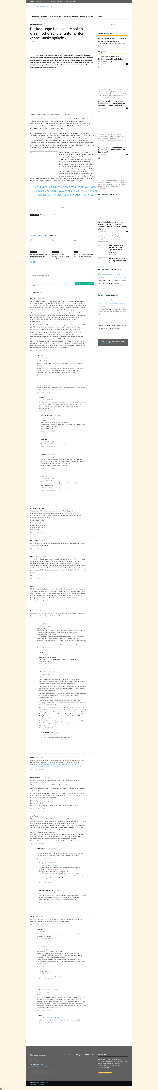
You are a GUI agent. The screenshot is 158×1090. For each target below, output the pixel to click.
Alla (49, 654)
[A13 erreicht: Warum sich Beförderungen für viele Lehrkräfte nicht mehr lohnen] (113, 77)
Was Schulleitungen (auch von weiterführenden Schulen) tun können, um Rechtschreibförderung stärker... (112, 225)
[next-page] (34, 262)
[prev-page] (31, 262)
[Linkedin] (120, 1)
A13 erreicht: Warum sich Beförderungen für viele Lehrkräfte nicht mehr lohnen (112, 59)
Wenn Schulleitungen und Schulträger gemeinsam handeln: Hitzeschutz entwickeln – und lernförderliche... (116, 249)
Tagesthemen (38, 24)
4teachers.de (44, 1082)
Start (31, 22)
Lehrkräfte (53, 214)
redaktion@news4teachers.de (39, 1066)
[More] (68, 49)
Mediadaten (60, 1)
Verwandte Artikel (36, 235)
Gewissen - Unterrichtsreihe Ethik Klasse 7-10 (113, 323)
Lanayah (50, 399)
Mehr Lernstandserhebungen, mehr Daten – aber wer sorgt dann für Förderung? (83, 256)
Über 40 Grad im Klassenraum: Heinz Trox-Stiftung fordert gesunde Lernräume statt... (118, 260)
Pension (48, 626)
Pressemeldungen (86, 17)
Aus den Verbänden (71, 17)
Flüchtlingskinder (44, 214)
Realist (48, 358)
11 (126, 108)
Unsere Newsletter (105, 34)
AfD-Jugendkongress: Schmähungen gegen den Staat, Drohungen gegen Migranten (60, 256)
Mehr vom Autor (50, 235)
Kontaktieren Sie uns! (108, 343)
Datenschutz (33, 1084)
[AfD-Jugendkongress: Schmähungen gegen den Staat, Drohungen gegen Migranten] (62, 246)
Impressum (73, 1)
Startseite (47, 1)
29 (93, 41)
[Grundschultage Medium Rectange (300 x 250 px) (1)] (44, 162)
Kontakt (67, 1)
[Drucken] (64, 49)
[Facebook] (114, 1)
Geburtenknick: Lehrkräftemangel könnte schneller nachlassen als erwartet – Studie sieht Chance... (112, 103)
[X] (123, 1)
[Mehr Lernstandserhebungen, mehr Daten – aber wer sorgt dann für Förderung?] (84, 246)
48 (126, 63)
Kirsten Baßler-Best (53, 1017)
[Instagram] (117, 1)
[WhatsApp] (51, 49)
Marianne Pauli (52, 865)
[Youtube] (126, 1)
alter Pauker (49, 851)
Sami (47, 931)
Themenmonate (55, 17)
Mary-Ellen (54, 735)
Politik (36, 22)
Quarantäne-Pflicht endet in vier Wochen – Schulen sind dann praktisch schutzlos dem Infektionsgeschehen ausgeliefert (65, 191)
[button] (125, 17)
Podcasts (99, 17)
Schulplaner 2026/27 (82, 1055)
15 (126, 154)
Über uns (53, 1)
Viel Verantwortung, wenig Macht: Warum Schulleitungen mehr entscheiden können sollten (39, 256)
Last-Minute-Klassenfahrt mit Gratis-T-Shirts (112, 278)
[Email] (60, 49)
